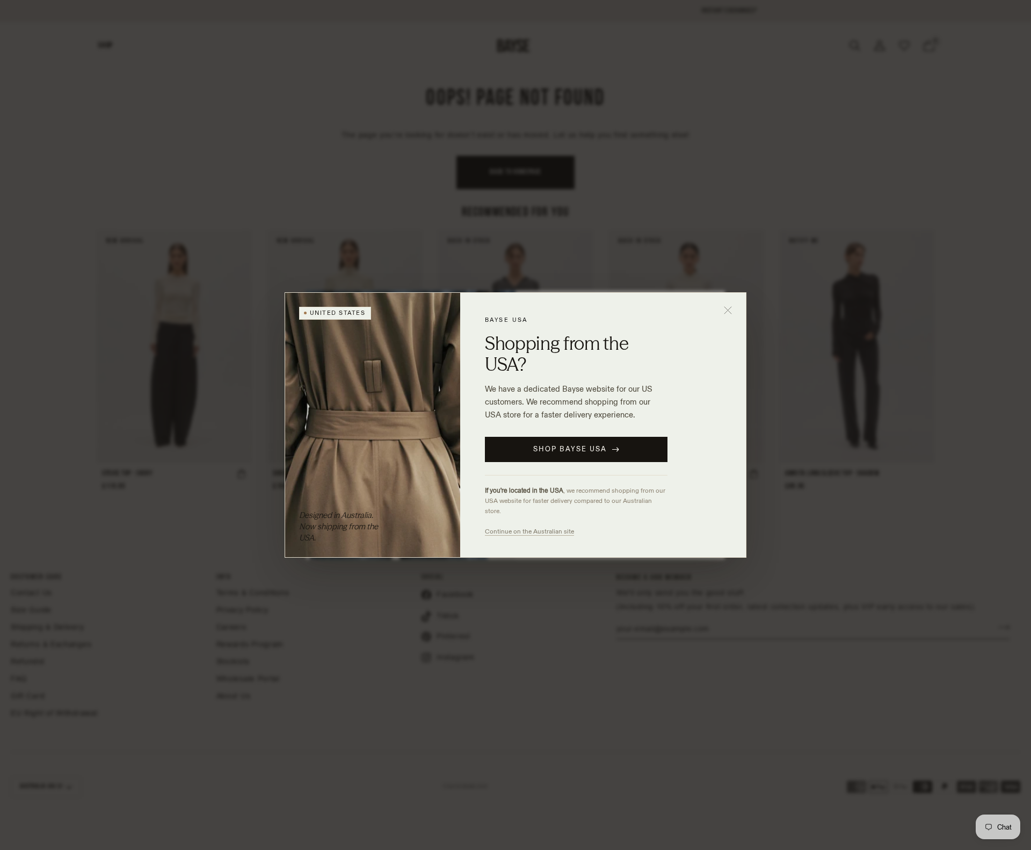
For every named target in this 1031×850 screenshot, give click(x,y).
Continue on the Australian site (529, 531)
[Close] (728, 310)
